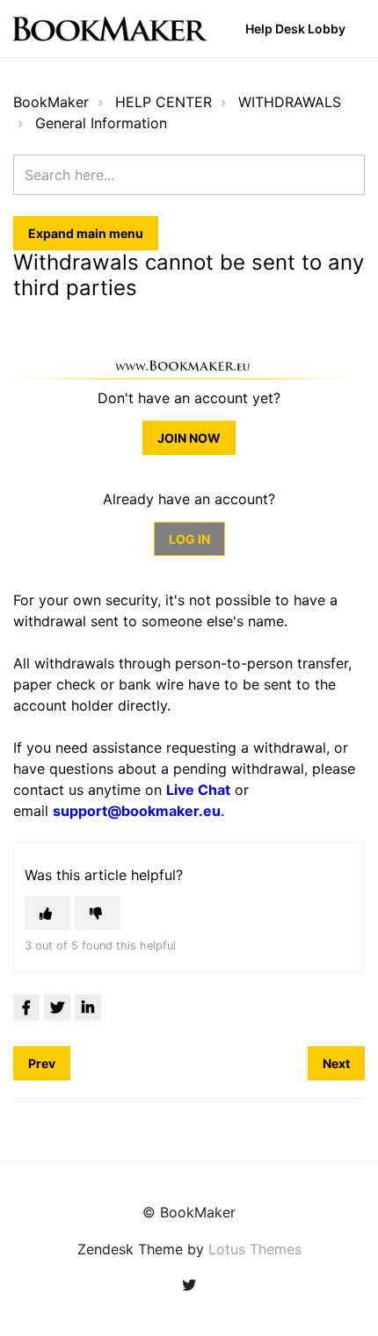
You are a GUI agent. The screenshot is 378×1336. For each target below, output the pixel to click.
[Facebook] (26, 1007)
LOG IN (189, 538)
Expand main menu (85, 233)
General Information (101, 123)
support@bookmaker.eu (137, 811)
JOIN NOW (189, 437)
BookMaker (51, 102)
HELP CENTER (163, 102)
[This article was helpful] (47, 913)
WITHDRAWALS (289, 102)
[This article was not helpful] (97, 913)
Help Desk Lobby (295, 28)
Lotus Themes (255, 1249)
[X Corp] (57, 1007)
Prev (41, 1063)
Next (336, 1063)
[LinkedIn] (88, 1007)
